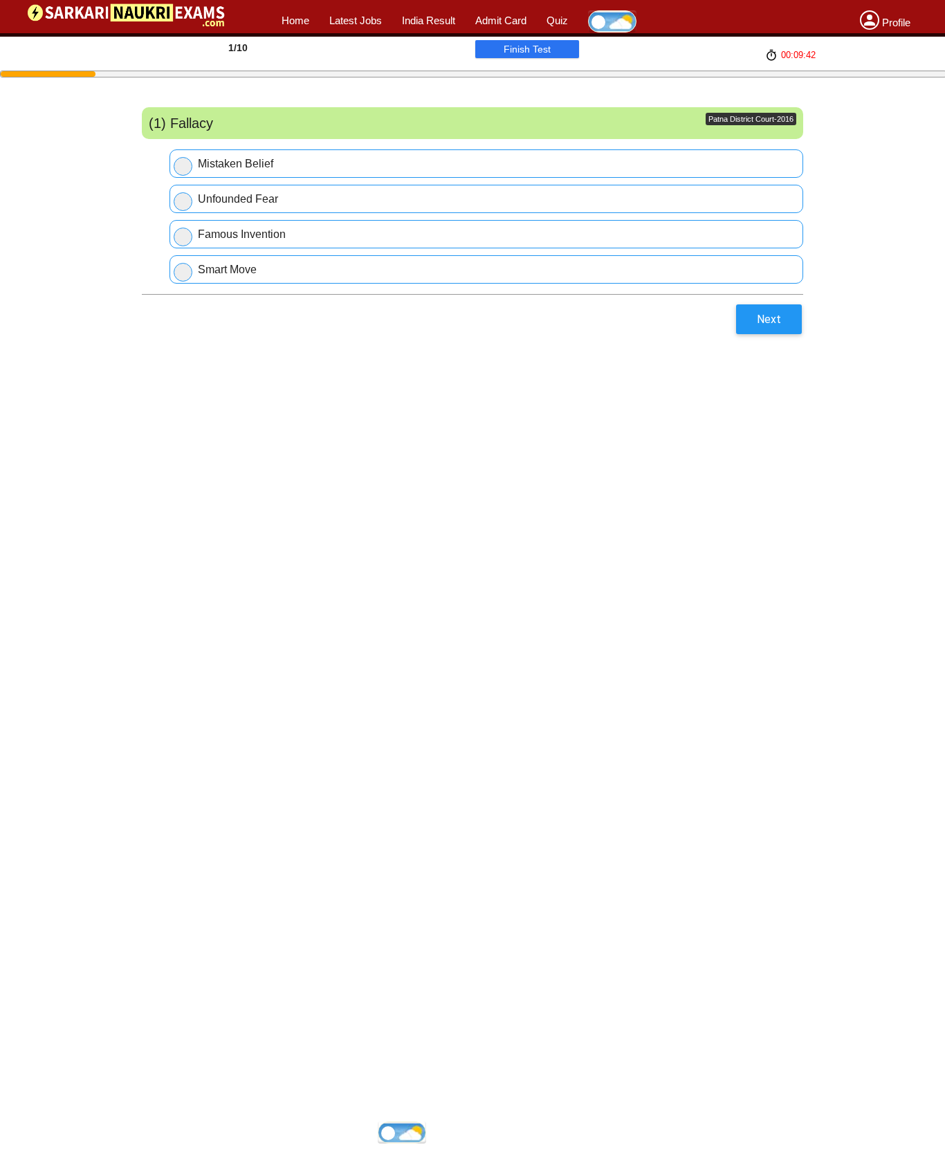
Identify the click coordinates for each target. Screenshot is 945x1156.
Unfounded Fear (238, 199)
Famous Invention (242, 234)
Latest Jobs (355, 20)
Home (295, 20)
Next (769, 319)
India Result (428, 20)
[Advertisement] (438, 359)
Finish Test (527, 49)
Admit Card (500, 20)
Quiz (557, 20)
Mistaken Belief (235, 163)
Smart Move (227, 269)
